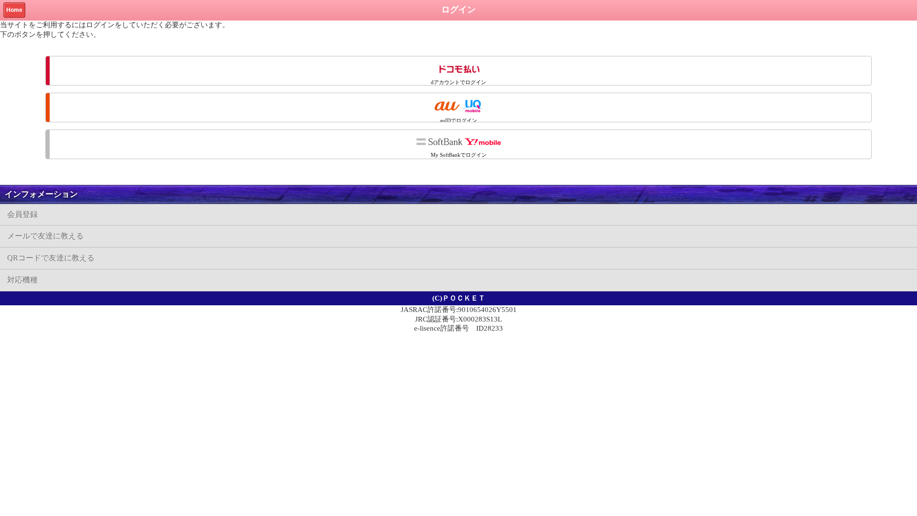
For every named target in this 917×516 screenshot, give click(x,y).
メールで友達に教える (45, 236)
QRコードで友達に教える (51, 258)
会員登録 (22, 214)
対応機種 (22, 280)
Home (14, 10)
